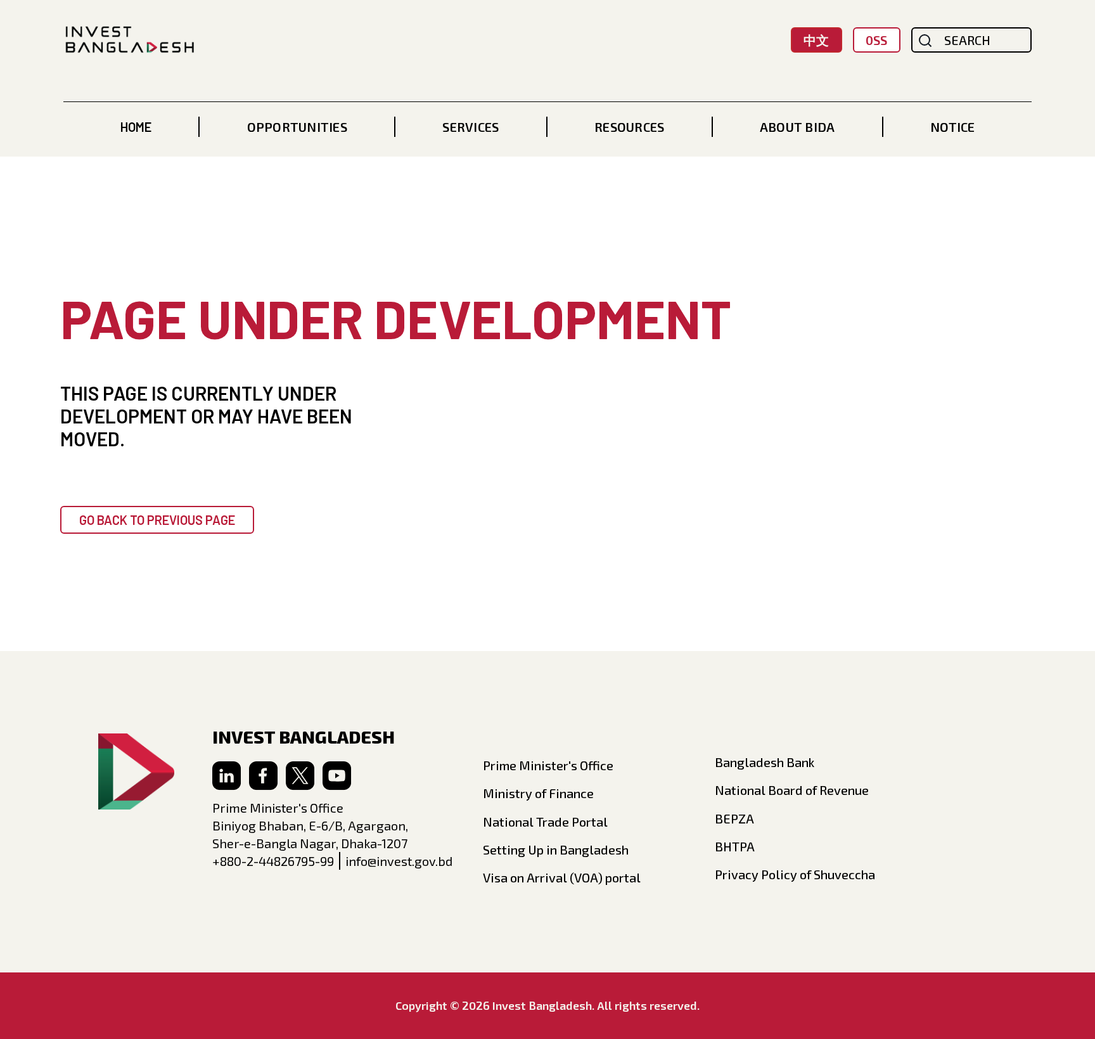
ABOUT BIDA (797, 126)
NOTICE (952, 126)
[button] (297, 126)
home (135, 126)
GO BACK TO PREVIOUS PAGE (157, 519)
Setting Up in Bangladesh (556, 849)
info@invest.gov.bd (398, 860)
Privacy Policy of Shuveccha (795, 874)
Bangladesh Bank (764, 762)
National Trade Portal (545, 821)
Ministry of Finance (538, 793)
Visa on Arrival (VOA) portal (562, 877)
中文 (816, 40)
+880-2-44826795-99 (273, 860)
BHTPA (735, 846)
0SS (876, 40)
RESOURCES (629, 126)
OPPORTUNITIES (297, 126)
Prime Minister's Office (548, 765)
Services (470, 126)
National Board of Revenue (792, 789)
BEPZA (734, 818)
